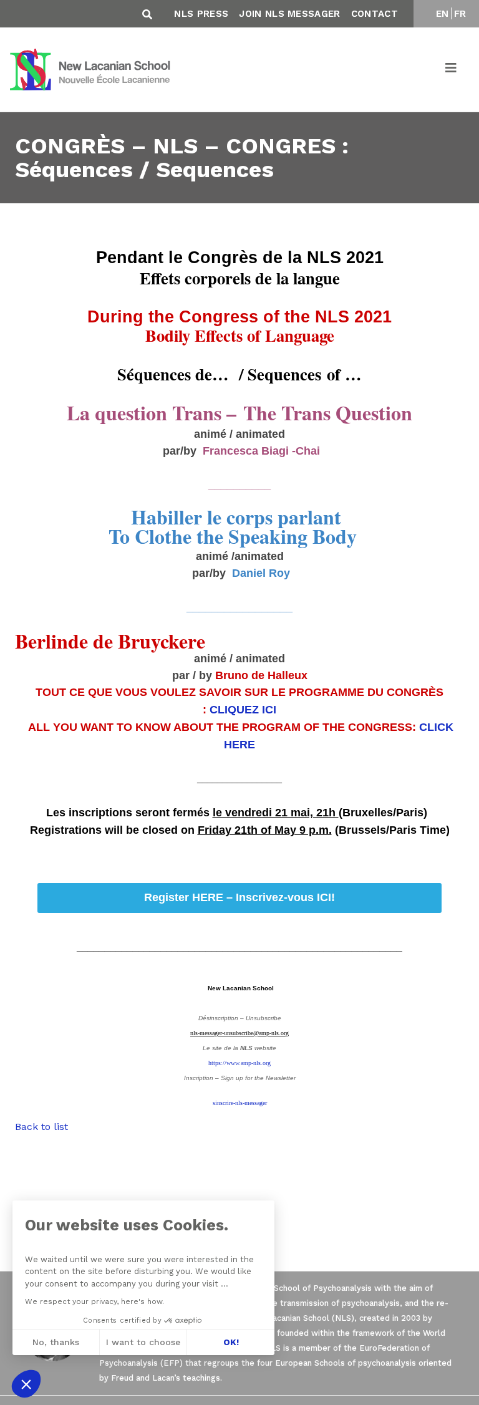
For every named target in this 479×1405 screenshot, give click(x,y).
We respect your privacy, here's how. (94, 1301)
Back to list (41, 1126)
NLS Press (201, 13)
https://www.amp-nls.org (239, 1063)
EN (442, 13)
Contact (374, 13)
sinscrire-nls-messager (240, 1102)
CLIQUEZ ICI (243, 709)
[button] (26, 1384)
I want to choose (143, 1342)
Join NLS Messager (289, 13)
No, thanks (55, 1342)
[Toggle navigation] (451, 69)
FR (460, 13)
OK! (231, 1342)
